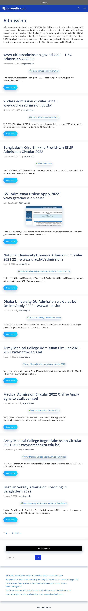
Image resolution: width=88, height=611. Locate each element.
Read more (10, 87)
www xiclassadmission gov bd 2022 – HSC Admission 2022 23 (37, 56)
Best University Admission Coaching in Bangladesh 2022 (35, 489)
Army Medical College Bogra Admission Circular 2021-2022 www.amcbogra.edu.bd (42, 442)
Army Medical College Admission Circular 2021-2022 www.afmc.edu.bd (42, 349)
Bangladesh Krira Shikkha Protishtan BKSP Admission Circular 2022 (38, 149)
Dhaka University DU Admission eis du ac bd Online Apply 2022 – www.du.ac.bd (39, 303)
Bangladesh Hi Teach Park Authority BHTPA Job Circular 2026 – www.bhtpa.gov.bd (42, 579)
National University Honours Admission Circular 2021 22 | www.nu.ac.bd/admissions (42, 257)
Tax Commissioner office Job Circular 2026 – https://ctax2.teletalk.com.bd (38, 590)
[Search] (38, 557)
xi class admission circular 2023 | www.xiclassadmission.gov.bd (30, 103)
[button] (78, 8)
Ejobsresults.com (14, 8)
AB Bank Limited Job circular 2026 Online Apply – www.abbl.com (34, 575)
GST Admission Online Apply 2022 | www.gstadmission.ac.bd (32, 195)
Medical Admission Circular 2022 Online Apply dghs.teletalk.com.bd (41, 396)
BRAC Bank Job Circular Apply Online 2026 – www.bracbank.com (34, 594)
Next (18, 532)
